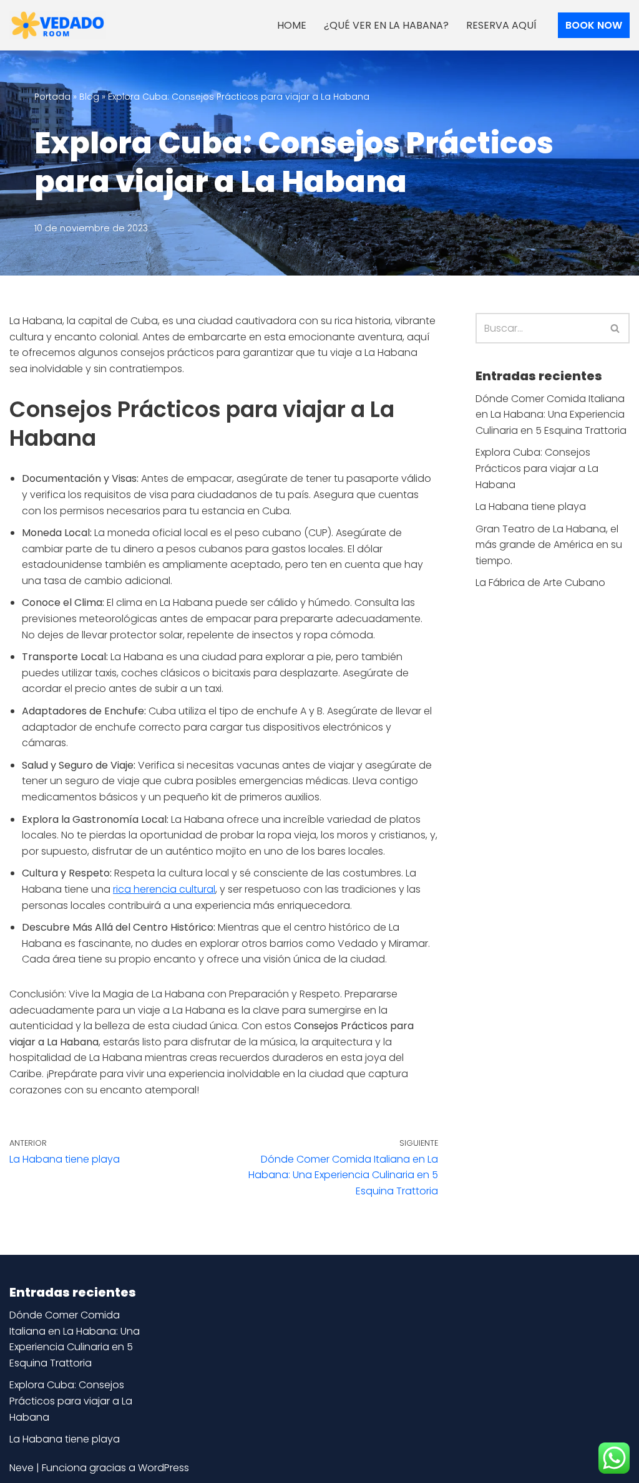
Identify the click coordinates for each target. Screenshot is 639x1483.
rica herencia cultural (164, 889)
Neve (21, 1468)
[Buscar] (616, 328)
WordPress (163, 1468)
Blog (89, 96)
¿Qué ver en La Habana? (386, 25)
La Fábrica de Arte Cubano (540, 582)
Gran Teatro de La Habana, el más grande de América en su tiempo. (549, 545)
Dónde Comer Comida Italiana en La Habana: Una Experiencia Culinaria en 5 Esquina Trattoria (551, 414)
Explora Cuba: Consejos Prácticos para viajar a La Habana (537, 468)
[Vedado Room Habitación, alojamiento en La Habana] (60, 25)
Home (291, 25)
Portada (52, 96)
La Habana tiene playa (531, 506)
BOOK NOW (593, 25)
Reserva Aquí (501, 25)
